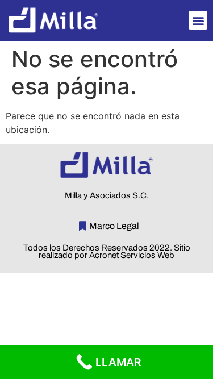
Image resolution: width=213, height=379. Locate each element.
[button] (198, 20)
